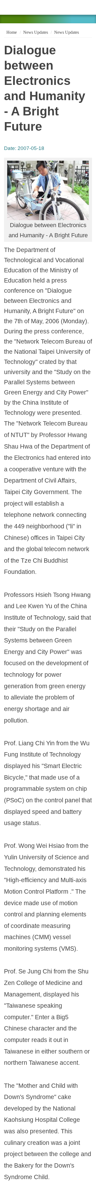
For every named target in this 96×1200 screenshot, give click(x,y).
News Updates (35, 32)
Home (11, 32)
